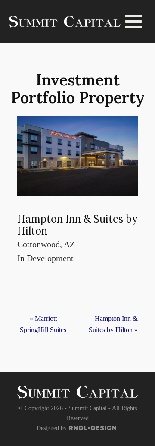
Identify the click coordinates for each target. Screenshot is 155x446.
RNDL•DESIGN (92, 428)
